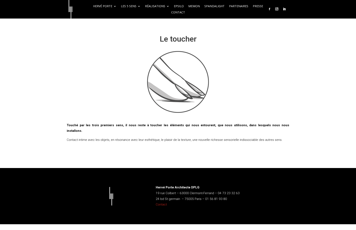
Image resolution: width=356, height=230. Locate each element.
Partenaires (238, 6)
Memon (194, 6)
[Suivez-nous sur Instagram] (277, 9)
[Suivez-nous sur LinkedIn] (284, 9)
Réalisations (155, 6)
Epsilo (179, 6)
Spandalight (214, 6)
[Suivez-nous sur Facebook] (269, 9)
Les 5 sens (128, 6)
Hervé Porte (102, 6)
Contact (178, 12)
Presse (258, 6)
